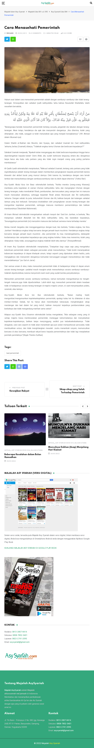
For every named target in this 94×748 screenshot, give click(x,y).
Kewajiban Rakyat (19, 391)
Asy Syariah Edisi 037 (64, 443)
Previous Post (18, 388)
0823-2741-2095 (19, 638)
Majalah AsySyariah (12, 690)
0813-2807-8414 (19, 632)
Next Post (77, 386)
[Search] (91, 3)
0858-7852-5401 (20, 635)
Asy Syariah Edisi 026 (21, 450)
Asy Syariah (54, 743)
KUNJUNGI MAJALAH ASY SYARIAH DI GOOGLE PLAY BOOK (30, 548)
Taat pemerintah (12, 353)
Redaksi (10, 33)
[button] (83, 406)
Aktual (7, 450)
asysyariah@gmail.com (19, 642)
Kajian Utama (37, 450)
